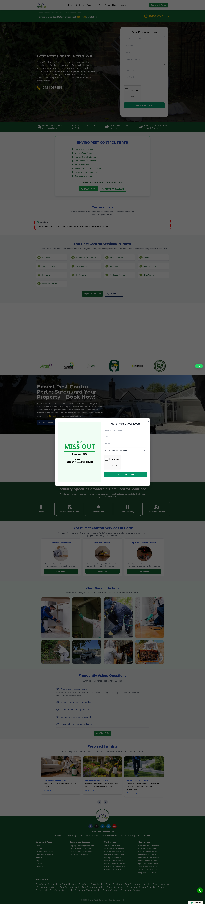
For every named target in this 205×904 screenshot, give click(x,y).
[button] (199, 366)
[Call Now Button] (200, 890)
